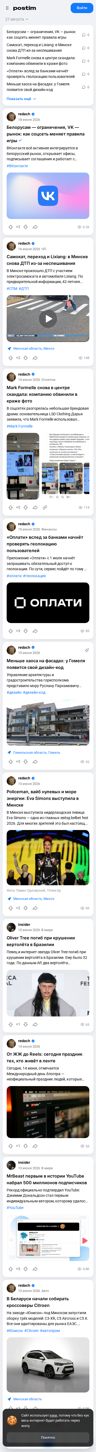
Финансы (49, 529)
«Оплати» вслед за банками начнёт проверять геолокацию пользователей (41, 74)
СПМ (13, 288)
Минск (48, 348)
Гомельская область (30, 753)
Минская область (27, 348)
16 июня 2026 (29, 249)
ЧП (43, 249)
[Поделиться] (35, 227)
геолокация (35, 576)
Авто (45, 1291)
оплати (15, 576)
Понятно (48, 1437)
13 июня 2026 (29, 1168)
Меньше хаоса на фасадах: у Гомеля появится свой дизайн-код (38, 87)
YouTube (16, 1208)
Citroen (33, 1331)
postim (24, 7)
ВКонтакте (18, 166)
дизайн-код (35, 692)
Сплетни (48, 380)
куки (53, 1415)
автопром (51, 1331)
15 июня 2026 (29, 380)
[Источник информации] (45, 508)
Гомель (54, 753)
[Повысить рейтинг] (11, 227)
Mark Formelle (21, 426)
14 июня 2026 (29, 1046)
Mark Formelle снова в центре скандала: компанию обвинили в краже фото (41, 61)
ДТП (25, 288)
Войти (82, 8)
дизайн (15, 692)
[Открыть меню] (7, 8)
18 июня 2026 (29, 120)
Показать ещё (19, 99)
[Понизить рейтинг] (26, 227)
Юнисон (16, 1331)
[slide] (23, 466)
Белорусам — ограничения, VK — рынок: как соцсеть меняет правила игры (41, 34)
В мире (47, 930)
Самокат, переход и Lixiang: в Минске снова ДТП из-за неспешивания (39, 48)
